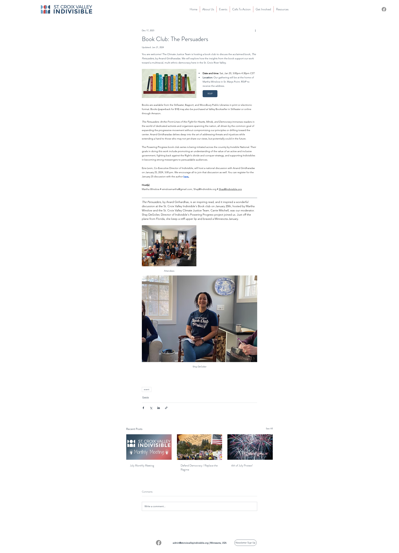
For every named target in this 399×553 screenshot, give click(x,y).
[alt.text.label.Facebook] (158, 542)
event (146, 389)
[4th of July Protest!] (250, 447)
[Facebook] (384, 9)
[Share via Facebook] (143, 407)
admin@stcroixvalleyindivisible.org (190, 542)
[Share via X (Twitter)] (150, 407)
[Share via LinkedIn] (158, 407)
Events (145, 397)
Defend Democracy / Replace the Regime (199, 467)
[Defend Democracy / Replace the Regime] (199, 447)
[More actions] (255, 30)
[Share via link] (166, 407)
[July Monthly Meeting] (149, 447)
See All (269, 428)
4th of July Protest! (242, 465)
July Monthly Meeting (142, 465)
